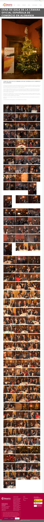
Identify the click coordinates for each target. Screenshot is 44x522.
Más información (14, 516)
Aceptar (17, 518)
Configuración (6, 518)
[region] (11, 515)
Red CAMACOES (37, 0)
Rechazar (12, 518)
